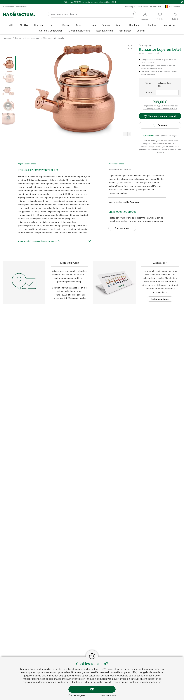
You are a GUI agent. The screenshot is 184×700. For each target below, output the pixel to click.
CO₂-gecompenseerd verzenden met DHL (160, 109)
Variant (148, 83)
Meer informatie (108, 695)
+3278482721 (60, 294)
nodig (87, 669)
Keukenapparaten (32, 38)
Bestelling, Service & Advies (143, 6)
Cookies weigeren (76, 695)
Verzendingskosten (172, 106)
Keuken (18, 38)
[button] (130, 47)
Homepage (7, 38)
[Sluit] (182, 2)
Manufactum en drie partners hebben (41, 669)
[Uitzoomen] (125, 134)
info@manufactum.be (75, 298)
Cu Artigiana (132, 202)
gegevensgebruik (133, 669)
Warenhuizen (8, 6)
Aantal (149, 92)
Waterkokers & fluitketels (53, 38)
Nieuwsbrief (21, 6)
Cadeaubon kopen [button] (160, 299)
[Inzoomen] (129, 134)
